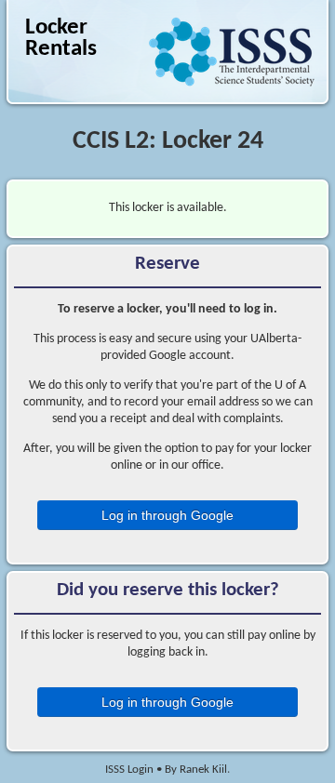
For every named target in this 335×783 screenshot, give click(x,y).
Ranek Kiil (203, 770)
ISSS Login (129, 770)
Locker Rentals (61, 39)
